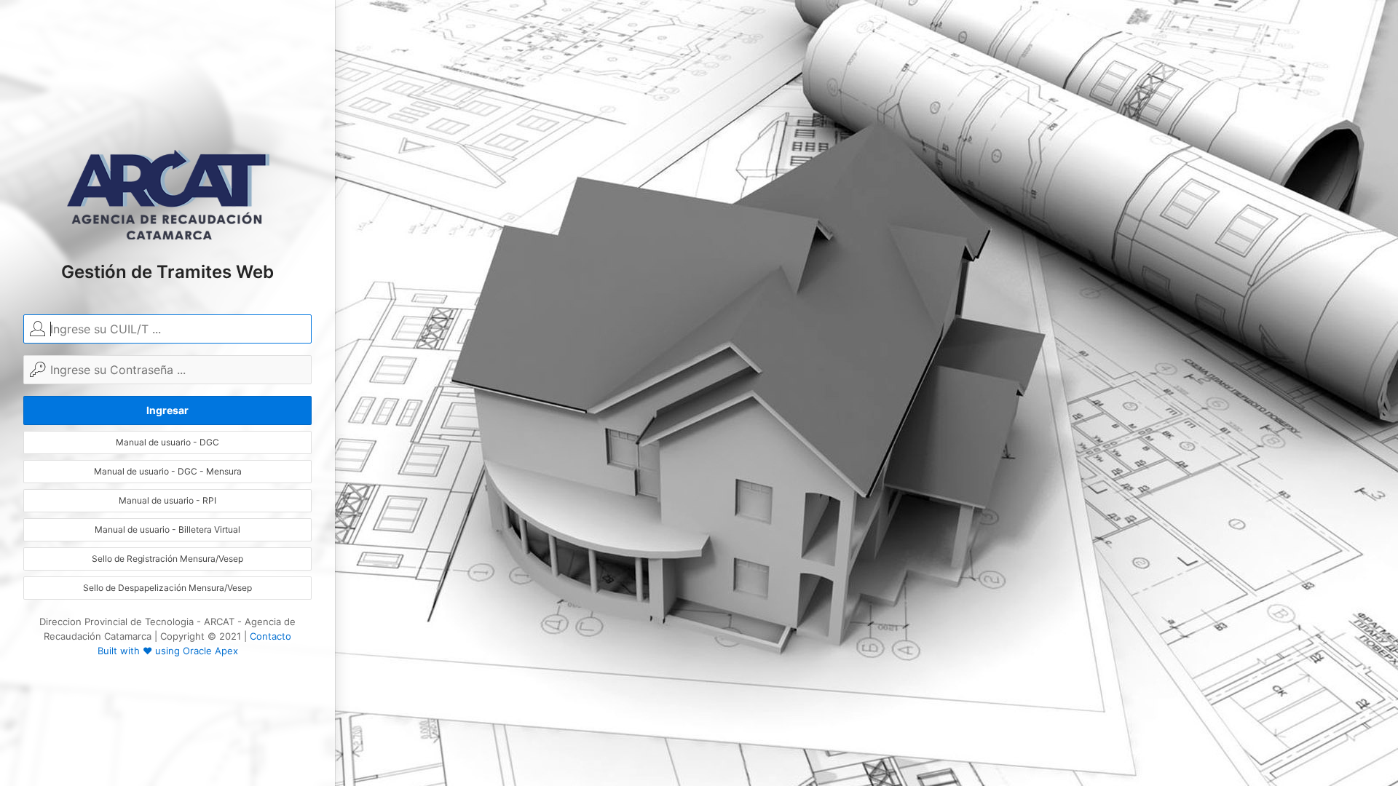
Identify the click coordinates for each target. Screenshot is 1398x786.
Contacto (270, 636)
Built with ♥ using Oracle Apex (168, 650)
